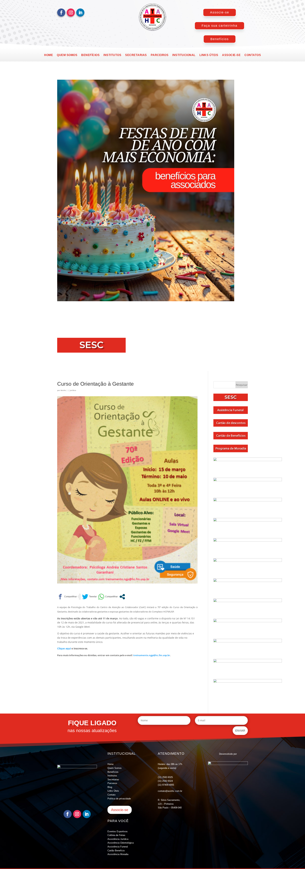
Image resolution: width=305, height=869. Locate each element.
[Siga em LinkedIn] (80, 12)
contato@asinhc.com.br (170, 791)
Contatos (252, 55)
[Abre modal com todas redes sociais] (122, 597)
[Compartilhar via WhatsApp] (108, 597)
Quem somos (67, 55)
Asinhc (63, 390)
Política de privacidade (119, 798)
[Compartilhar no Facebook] (67, 597)
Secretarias (136, 55)
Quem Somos (114, 768)
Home (48, 55)
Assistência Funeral (117, 846)
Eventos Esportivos (117, 831)
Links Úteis (113, 791)
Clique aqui (64, 648)
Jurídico (73, 390)
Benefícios (219, 39)
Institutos (112, 55)
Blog (109, 787)
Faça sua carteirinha (219, 25)
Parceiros (160, 55)
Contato (111, 794)
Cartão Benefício (116, 850)
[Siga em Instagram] (71, 12)
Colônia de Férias (116, 835)
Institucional (184, 55)
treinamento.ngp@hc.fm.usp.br (151, 655)
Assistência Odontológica (120, 842)
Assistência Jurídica (117, 839)
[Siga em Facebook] (61, 12)
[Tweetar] (89, 597)
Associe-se (219, 12)
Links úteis (208, 55)
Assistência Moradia (117, 854)
